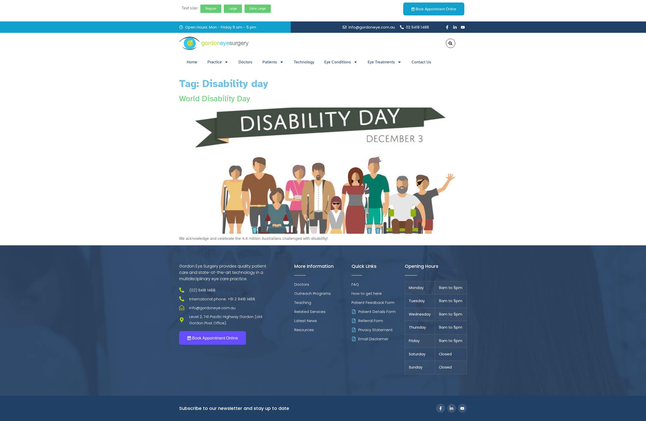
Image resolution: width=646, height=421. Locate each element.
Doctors (245, 62)
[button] (450, 43)
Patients (269, 62)
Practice (214, 62)
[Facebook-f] (447, 27)
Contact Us (421, 62)
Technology (304, 62)
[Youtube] (463, 27)
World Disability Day (214, 98)
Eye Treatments (381, 62)
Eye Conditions (337, 62)
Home (192, 62)
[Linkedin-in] (455, 27)
